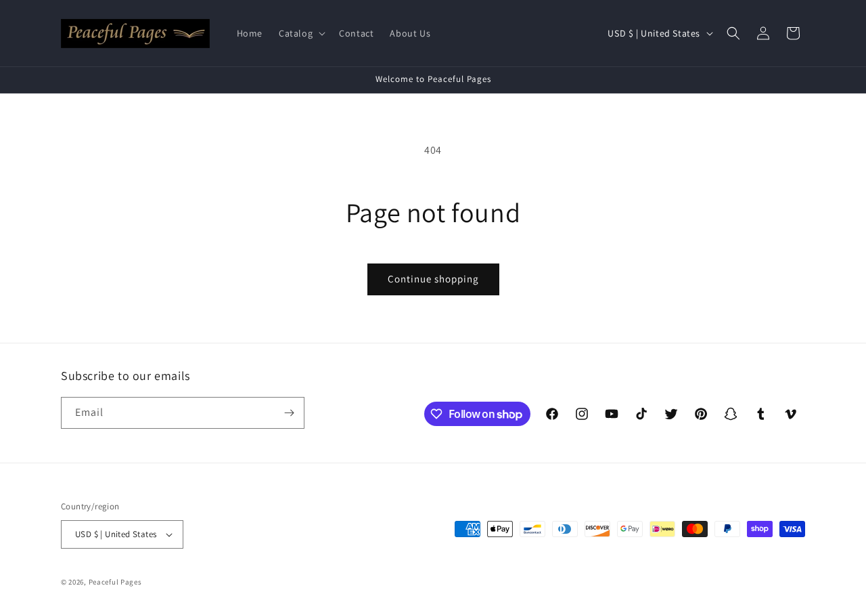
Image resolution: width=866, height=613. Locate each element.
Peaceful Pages (115, 582)
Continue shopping (433, 278)
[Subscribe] (289, 413)
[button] (301, 33)
